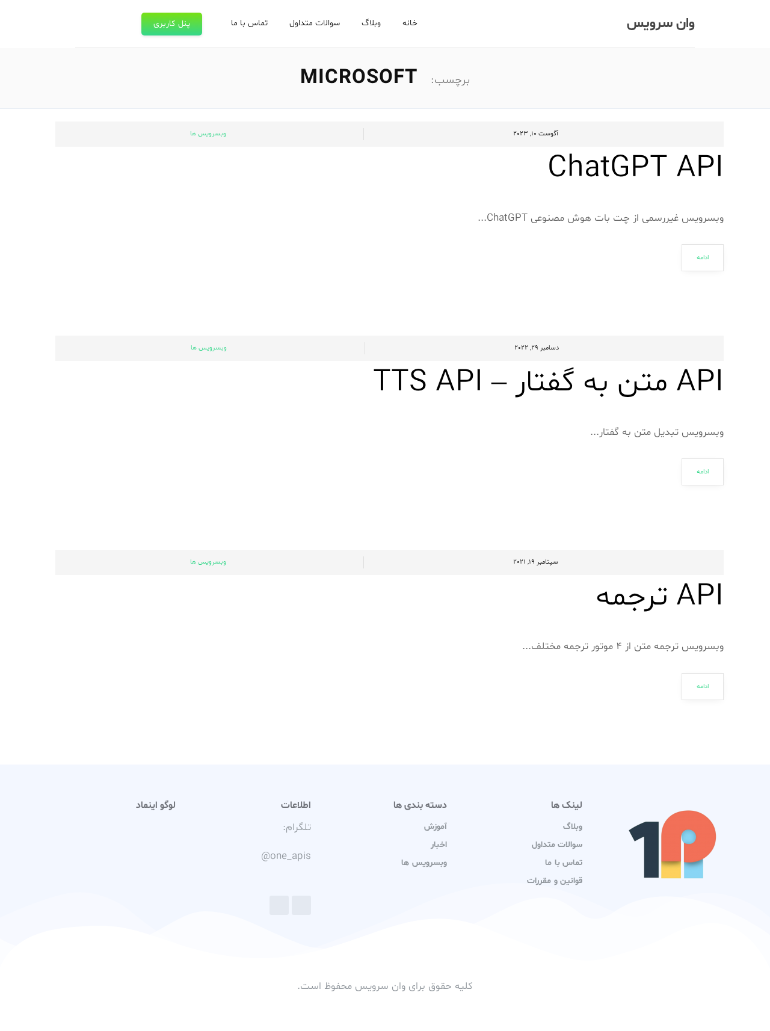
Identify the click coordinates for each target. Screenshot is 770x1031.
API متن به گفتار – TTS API (548, 383)
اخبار (439, 845)
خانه (409, 23)
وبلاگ (371, 23)
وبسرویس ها (208, 133)
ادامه (703, 257)
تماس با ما (249, 23)
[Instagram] (279, 905)
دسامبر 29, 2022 (536, 347)
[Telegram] (301, 905)
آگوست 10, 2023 (535, 133)
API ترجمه (660, 597)
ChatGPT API (635, 169)
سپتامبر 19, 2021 (535, 562)
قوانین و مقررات (554, 881)
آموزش (435, 826)
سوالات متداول (314, 23)
